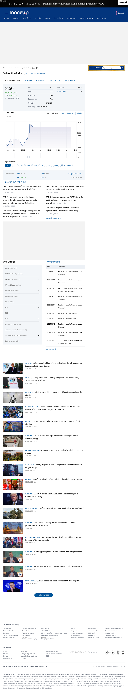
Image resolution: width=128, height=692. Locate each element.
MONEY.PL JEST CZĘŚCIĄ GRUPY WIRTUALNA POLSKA (25, 666)
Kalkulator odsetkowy (112, 631)
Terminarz (53, 262)
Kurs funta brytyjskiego (29, 629)
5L (49, 165)
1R (42, 165)
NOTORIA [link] (79, 177)
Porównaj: (10, 113)
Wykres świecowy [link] (67, 113)
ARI (42, 173)
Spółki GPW (25, 68)
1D (8, 165)
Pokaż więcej (44, 595)
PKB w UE (91, 633)
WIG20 (73, 629)
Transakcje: (61, 91)
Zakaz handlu (93, 631)
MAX (56, 165)
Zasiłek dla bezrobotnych (49, 635)
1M (21, 165)
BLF (42, 177)
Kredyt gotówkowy (47, 639)
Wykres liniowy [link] (53, 113)
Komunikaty (54, 80)
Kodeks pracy (75, 635)
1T (15, 165)
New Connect (109, 633)
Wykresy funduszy (28, 633)
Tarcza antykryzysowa (10, 635)
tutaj (49, 688)
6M (35, 165)
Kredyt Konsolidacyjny (29, 639)
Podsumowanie (12, 80)
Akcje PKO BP (45, 631)
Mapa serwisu (7, 658)
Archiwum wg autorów (54, 654)
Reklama (6, 654)
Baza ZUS (91, 635)
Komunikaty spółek (15, 182)
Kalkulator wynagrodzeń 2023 (115, 629)
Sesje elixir (74, 631)
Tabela (79, 113)
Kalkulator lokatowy (77, 638)
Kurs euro (6, 633)
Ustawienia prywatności (29, 656)
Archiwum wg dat (52, 651)
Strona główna (8, 68)
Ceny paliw (92, 629)
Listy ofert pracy (110, 635)
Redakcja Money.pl (94, 638)
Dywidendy (69, 80)
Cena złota (25, 631)
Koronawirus (26, 635)
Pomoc (23, 658)
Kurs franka (45, 629)
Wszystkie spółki (74, 174)
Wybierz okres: (10, 162)
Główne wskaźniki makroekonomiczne (54, 633)
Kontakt (5, 656)
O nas (5, 651)
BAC (18, 177)
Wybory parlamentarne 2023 (114, 638)
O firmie (28, 80)
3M (28, 165)
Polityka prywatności (28, 654)
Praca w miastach (9, 638)
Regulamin (24, 651)
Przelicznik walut (8, 631)
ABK (18, 173)
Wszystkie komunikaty (53, 218)
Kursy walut (7, 629)
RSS (47, 656)
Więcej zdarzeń (51, 349)
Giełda (17, 68)
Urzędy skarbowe (76, 633)
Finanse (40, 80)
